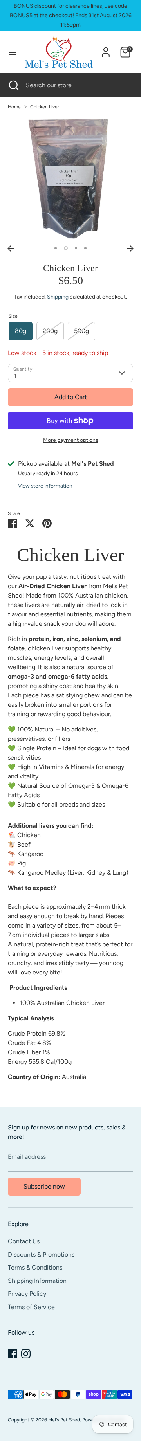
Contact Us (24, 1241)
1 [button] (55, 248)
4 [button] (85, 248)
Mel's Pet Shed (64, 1420)
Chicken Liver (44, 107)
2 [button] (66, 248)
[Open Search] (13, 85)
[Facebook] (12, 1353)
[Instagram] (26, 1353)
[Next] (130, 248)
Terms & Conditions (35, 1267)
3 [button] (76, 248)
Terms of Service (31, 1307)
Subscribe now (44, 1186)
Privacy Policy (27, 1293)
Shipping (58, 297)
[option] (70, 178)
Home (14, 107)
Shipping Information (37, 1280)
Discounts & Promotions (41, 1254)
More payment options (70, 440)
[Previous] (10, 248)
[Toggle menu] (12, 52)
